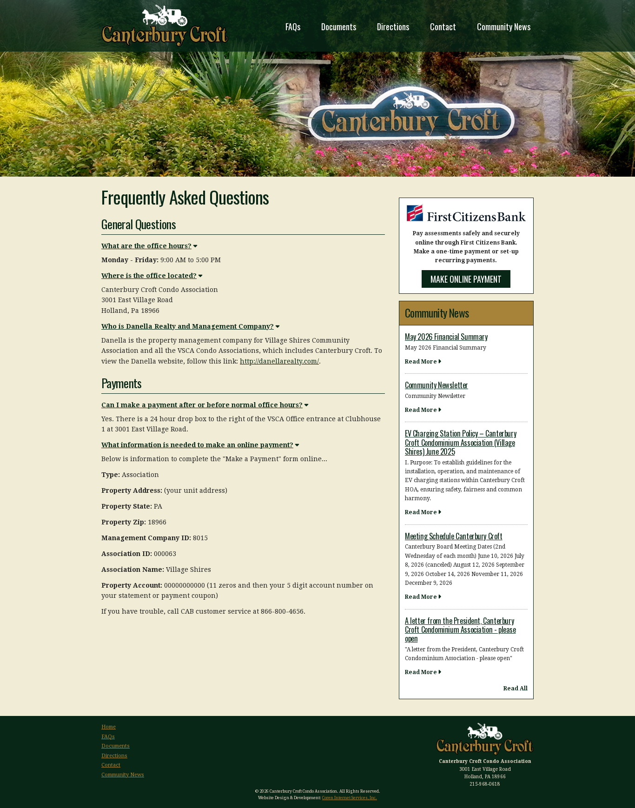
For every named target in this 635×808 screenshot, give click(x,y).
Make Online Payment (466, 279)
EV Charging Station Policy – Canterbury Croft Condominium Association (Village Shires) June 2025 (460, 442)
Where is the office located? (149, 275)
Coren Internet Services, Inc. (349, 797)
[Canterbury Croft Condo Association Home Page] (164, 26)
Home (108, 727)
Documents (338, 26)
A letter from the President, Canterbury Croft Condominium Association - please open (460, 629)
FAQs (292, 26)
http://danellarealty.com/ (279, 361)
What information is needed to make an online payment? (197, 445)
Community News (503, 26)
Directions (393, 26)
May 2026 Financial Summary (446, 336)
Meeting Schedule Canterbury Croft (454, 536)
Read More (421, 361)
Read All (515, 688)
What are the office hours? (146, 246)
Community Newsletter (436, 385)
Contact (443, 26)
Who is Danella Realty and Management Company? (187, 326)
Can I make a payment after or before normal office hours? (202, 405)
